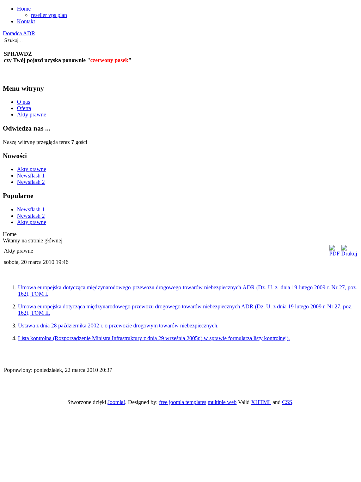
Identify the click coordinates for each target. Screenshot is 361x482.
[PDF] (334, 254)
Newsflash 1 (31, 176)
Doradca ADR (19, 33)
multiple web (222, 402)
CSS (287, 402)
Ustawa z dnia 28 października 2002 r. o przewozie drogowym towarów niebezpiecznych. (118, 326)
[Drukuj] (349, 254)
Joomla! (116, 402)
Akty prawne (31, 115)
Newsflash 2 (31, 182)
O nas (23, 102)
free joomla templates (182, 402)
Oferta (24, 108)
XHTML (261, 402)
